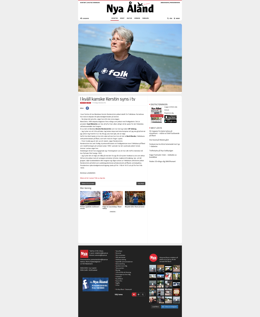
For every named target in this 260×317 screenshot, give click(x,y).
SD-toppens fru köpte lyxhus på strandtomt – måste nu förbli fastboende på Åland (164, 133)
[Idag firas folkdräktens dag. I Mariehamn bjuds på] (152, 284)
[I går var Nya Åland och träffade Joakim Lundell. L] (152, 299)
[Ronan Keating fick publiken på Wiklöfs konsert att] (168, 284)
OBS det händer (120, 257)
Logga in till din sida (170, 107)
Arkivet (166, 110)
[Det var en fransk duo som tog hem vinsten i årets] (152, 276)
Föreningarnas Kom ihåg (123, 274)
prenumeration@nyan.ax (99, 259)
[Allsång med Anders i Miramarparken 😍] (176, 284)
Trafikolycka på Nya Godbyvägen (161, 150)
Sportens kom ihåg (121, 266)
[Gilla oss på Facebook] (95, 284)
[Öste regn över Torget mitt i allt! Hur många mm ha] (168, 292)
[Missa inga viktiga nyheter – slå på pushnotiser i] (168, 276)
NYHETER (115, 18)
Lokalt (88, 102)
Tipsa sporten (120, 268)
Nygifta (118, 283)
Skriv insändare (120, 255)
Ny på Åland (119, 279)
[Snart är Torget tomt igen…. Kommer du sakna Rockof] (160, 284)
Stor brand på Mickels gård (159, 140)
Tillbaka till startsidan (87, 183)
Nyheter (83, 102)
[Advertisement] (112, 227)
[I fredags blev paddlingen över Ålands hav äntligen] (152, 268)
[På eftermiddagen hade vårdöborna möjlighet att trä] (168, 268)
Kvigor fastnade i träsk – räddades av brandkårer (163, 156)
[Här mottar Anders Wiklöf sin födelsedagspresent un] (152, 292)
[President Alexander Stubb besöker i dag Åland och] (176, 268)
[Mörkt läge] (143, 294)
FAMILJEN (145, 18)
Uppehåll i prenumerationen (124, 262)
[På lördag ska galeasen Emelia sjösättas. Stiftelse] (160, 299)
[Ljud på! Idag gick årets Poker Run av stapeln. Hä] (176, 299)
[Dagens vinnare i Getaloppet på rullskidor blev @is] (168, 299)
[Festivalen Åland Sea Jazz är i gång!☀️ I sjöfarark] (160, 268)
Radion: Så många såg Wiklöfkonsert (162, 161)
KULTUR (129, 18)
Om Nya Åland (120, 289)
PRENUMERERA (175, 2)
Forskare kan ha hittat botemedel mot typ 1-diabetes (164, 145)
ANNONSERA (165, 2)
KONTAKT (83, 2)
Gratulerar (119, 276)
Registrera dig (169, 113)
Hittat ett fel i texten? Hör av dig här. (92, 178)
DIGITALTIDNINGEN (93, 2)
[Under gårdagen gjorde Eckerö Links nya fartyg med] (160, 276)
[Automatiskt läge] (134, 294)
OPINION (137, 18)
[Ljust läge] (138, 294)
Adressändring (120, 264)
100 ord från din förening (123, 272)
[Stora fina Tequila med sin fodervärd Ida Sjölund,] (176, 276)
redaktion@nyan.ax (101, 253)
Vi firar (117, 285)
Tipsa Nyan (141, 183)
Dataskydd (128, 289)
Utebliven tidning (121, 259)
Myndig (118, 270)
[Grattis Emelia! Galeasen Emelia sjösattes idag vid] (160, 292)
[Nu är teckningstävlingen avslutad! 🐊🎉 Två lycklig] (176, 292)
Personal (118, 253)
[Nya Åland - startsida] (130, 15)
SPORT (122, 18)
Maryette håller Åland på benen (134, 207)
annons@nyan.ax (101, 255)
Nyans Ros (119, 281)
